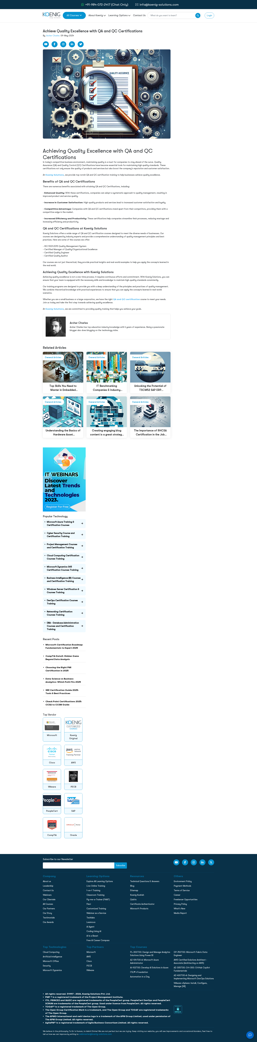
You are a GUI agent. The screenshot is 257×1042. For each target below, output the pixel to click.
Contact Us (139, 15)
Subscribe (120, 865)
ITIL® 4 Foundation (139, 972)
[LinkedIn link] (72, 44)
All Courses (73, 15)
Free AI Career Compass (97, 940)
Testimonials (49, 917)
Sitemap (134, 890)
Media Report (180, 913)
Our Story (47, 913)
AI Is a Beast (92, 936)
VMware (90, 970)
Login (209, 15)
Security (47, 966)
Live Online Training (95, 886)
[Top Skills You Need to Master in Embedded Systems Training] (63, 367)
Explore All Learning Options (99, 881)
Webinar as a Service (96, 913)
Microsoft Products (139, 908)
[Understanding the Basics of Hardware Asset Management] (63, 411)
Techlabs (90, 917)
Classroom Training (95, 895)
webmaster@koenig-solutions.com (95, 1034)
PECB (89, 966)
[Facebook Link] (55, 44)
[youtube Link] (46, 44)
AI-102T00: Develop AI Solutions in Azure (149, 967)
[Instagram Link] (63, 44)
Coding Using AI (93, 931)
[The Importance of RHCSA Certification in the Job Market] (150, 411)
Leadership (48, 886)
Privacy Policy (180, 904)
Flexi (88, 904)
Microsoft (91, 952)
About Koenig (96, 15)
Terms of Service (182, 890)
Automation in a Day (140, 977)
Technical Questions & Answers (144, 881)
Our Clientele (49, 899)
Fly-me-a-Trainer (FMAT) (98, 899)
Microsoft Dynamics (52, 970)
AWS (88, 956)
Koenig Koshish (137, 895)
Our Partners (49, 908)
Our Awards (48, 922)
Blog (132, 886)
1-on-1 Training (93, 890)
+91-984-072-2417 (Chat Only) (106, 4)
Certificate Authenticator (142, 904)
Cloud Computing (51, 952)
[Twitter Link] (81, 44)
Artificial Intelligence (52, 956)
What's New (179, 908)
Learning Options (118, 15)
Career (177, 895)
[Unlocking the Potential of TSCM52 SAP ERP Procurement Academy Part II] (150, 367)
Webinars (47, 895)
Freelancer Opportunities (185, 899)
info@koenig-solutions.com (159, 4)
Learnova (90, 922)
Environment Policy (183, 881)
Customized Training (96, 908)
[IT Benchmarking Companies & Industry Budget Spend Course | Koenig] (106, 367)
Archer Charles (53, 35)
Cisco (89, 961)
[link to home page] (51, 15)
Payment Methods (182, 886)
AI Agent (90, 927)
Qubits (133, 899)
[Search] (197, 15)
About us (47, 881)
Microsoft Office (51, 961)
